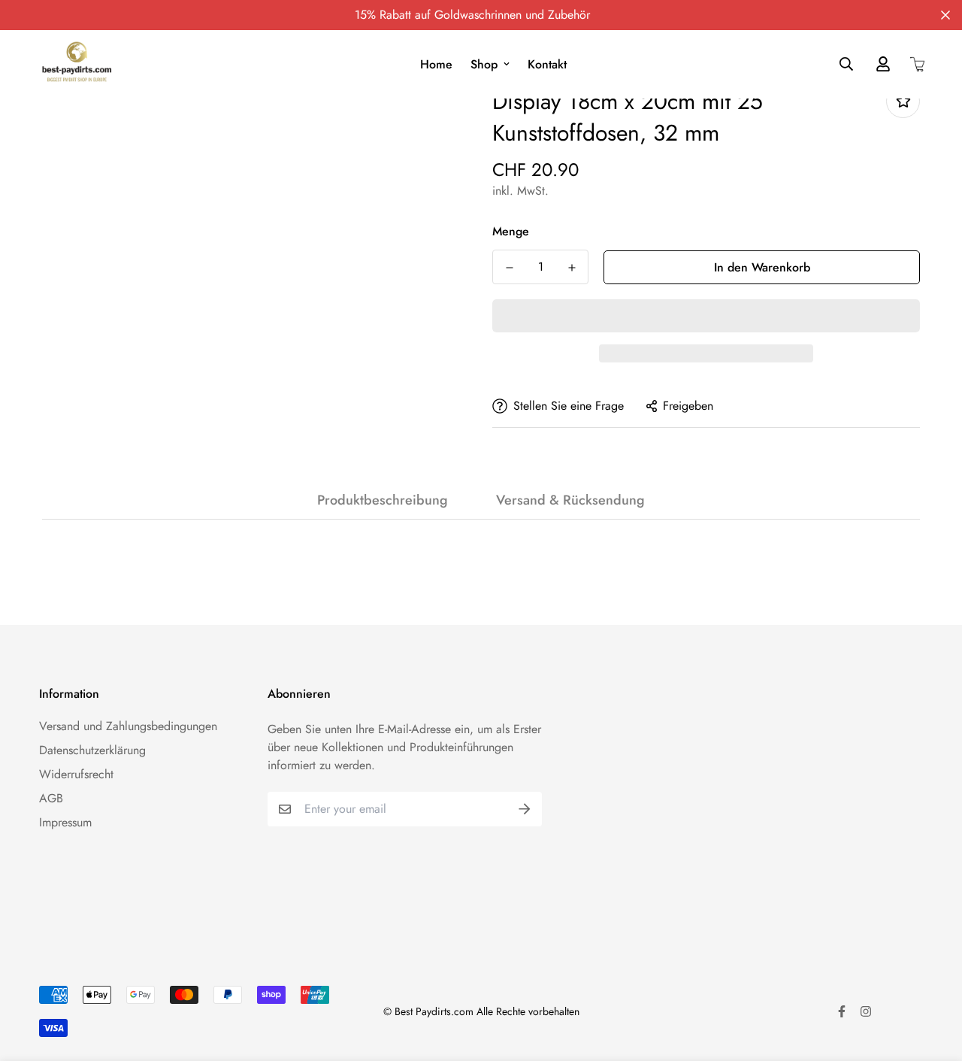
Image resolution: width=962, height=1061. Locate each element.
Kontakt (547, 64)
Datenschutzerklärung (92, 750)
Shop (484, 64)
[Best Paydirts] (76, 64)
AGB (51, 798)
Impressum (65, 822)
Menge (510, 231)
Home (436, 64)
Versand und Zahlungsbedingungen (128, 726)
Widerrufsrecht (76, 774)
